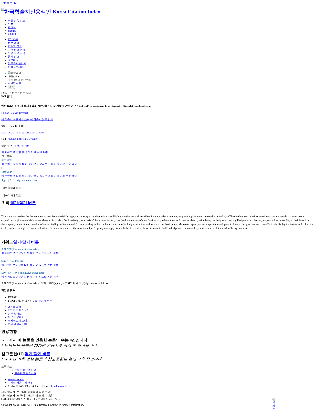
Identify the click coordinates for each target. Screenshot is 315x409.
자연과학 (6, 160)
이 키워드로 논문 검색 (45, 253)
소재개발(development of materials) (20, 249)
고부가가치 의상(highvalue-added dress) (23, 272)
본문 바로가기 (9, 2)
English (12, 33)
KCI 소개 (13, 39)
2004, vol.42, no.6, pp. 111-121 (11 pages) (23, 132)
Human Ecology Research (15, 113)
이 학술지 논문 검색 (41, 119)
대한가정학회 (22, 145)
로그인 (12, 27)
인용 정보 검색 (16, 53)
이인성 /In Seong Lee (25, 180)
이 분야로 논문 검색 (65, 164)
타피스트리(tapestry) (12, 261)
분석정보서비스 (17, 66)
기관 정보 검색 (16, 49)
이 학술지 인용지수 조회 (15, 119)
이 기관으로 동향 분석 (14, 152)
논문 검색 (13, 42)
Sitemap (12, 30)
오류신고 (13, 24)
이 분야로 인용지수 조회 (39, 164)
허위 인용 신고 (16, 20)
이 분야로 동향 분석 (12, 164)
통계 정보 (13, 56)
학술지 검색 (15, 46)
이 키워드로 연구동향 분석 (16, 253)
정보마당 (13, 60)
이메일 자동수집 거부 (20, 382)
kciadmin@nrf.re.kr (61, 386)
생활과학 (6, 171)
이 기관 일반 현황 (38, 152)
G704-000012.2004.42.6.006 (23, 139)
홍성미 (5, 180)
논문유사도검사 (17, 63)
